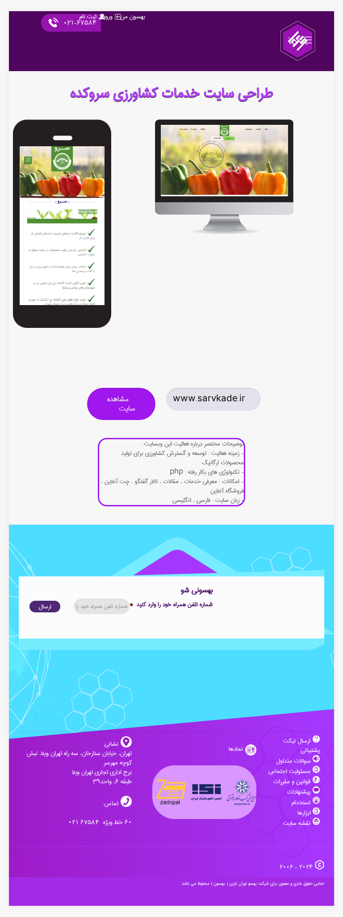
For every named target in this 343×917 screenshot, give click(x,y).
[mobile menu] (307, 41)
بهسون (219, 883)
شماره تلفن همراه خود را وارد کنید (171, 604)
